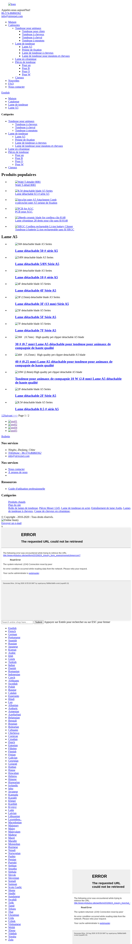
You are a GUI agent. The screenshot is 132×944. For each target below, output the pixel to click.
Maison (12, 22)
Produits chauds (16, 501)
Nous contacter (16, 86)
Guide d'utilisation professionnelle (26, 488)
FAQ (11, 83)
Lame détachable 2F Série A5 (35, 395)
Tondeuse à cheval (32, 37)
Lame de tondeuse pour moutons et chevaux (46, 55)
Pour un (26, 65)
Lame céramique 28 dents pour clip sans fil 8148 (41, 220)
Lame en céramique (25, 59)
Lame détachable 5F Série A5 (35, 317)
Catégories (14, 25)
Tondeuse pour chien (33, 31)
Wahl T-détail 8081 (25, 184)
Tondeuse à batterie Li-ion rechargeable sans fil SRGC (44, 229)
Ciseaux (19, 77)
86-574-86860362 (11, 13)
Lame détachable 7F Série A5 (35, 330)
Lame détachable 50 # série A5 (36, 251)
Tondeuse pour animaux (28, 28)
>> (16, 415)
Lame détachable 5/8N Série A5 (37, 264)
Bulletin (5, 436)
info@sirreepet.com (12, 16)
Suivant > (9, 415)
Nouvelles (13, 80)
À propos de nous (18, 472)
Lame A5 (27, 46)
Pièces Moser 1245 (49, 508)
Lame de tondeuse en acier (75, 508)
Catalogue (13, 101)
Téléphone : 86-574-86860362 (24, 452)
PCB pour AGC (24, 211)
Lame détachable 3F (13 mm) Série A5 (42, 304)
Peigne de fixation (32, 49)
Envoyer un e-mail (11, 523)
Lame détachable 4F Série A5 (35, 290)
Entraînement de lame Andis (106, 508)
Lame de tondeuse (25, 43)
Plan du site (14, 505)
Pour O (26, 71)
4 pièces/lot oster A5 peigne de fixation (36, 202)
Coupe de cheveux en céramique (52, 511)
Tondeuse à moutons (33, 40)
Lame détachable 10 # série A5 (36, 277)
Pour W (26, 74)
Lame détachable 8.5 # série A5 (32, 193)
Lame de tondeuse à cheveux (37, 52)
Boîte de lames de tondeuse (23, 508)
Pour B (26, 68)
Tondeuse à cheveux (33, 34)
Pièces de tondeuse (25, 62)
